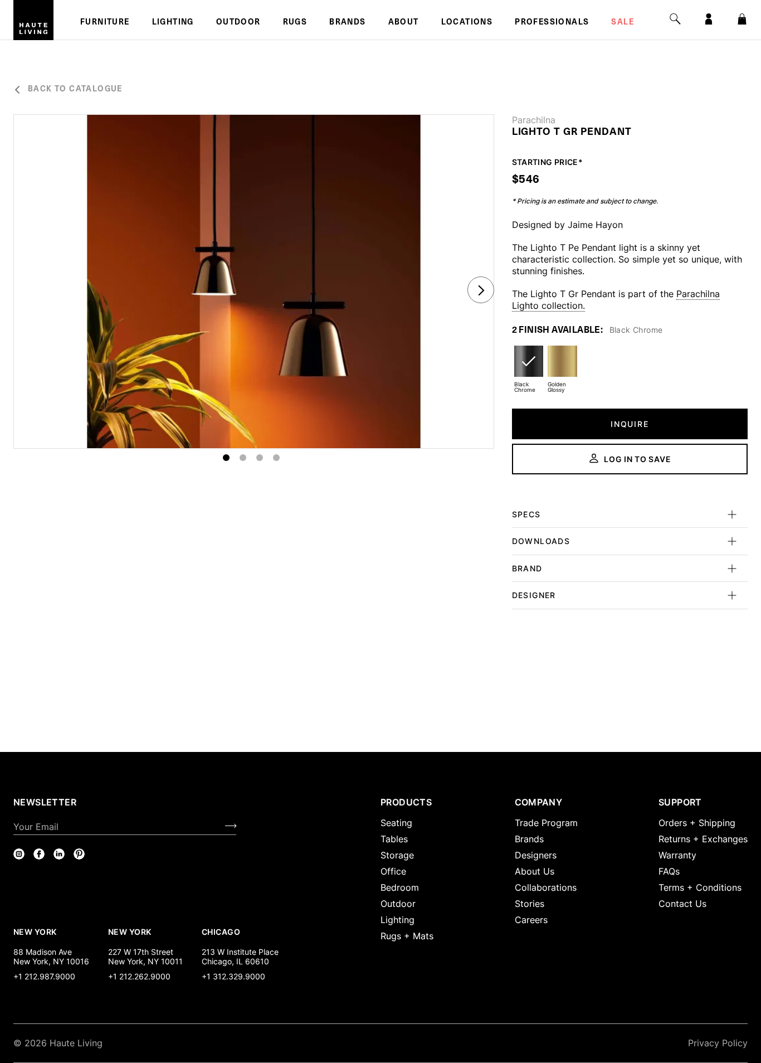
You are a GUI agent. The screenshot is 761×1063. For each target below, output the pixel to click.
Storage (397, 855)
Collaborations (546, 887)
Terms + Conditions (700, 887)
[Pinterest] (79, 854)
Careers (531, 919)
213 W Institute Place (240, 952)
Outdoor (238, 23)
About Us (534, 871)
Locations (467, 23)
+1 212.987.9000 (44, 976)
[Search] (675, 19)
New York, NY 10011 (145, 961)
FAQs (669, 871)
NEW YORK (35, 931)
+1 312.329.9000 (233, 976)
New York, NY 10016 (51, 961)
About (403, 23)
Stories (529, 903)
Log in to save (637, 459)
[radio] (528, 368)
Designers (536, 855)
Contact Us (682, 903)
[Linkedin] (59, 854)
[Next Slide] (480, 289)
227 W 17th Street (140, 952)
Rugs (295, 23)
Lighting (173, 23)
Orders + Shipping (696, 822)
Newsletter (44, 802)
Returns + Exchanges (703, 838)
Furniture (105, 23)
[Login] (709, 19)
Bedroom (399, 887)
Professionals (552, 23)
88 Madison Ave (42, 952)
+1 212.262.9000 (139, 976)
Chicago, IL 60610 (235, 961)
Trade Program (546, 822)
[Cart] (742, 19)
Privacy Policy (718, 1043)
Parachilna (533, 119)
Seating (396, 822)
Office (393, 871)
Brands (347, 23)
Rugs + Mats (406, 935)
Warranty (677, 855)
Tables (394, 838)
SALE (622, 23)
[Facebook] (39, 854)
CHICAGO (221, 931)
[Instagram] (19, 854)
